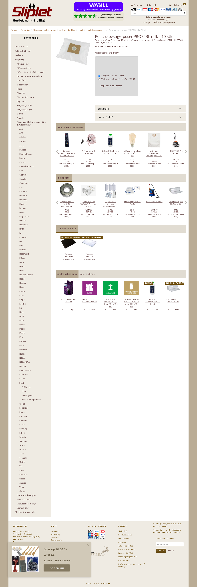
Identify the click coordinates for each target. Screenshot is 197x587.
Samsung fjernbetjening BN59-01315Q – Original (66, 153)
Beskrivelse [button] (103, 108)
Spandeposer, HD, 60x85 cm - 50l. (176, 202)
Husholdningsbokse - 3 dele (132, 202)
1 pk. (112, 75)
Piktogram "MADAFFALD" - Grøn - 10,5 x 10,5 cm (110, 302)
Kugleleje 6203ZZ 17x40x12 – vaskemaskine (67, 203)
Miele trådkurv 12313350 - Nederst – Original (88, 203)
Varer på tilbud (87, 273)
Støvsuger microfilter (89, 255)
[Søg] (184, 13)
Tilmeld (160, 551)
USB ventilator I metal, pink (88, 152)
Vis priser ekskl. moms (111, 85)
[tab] (140, 108)
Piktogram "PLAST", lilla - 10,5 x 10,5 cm (89, 300)
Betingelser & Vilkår (21, 531)
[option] (67, 153)
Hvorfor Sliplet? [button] (105, 117)
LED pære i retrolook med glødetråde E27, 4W (132, 153)
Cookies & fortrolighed (22, 534)
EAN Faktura (18, 539)
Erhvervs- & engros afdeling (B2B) (26, 536)
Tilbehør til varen (66, 228)
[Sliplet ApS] (32, 11)
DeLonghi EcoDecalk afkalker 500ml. (110, 152)
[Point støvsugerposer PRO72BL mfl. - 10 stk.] (73, 51)
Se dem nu (57, 568)
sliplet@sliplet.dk (130, 557)
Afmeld (171, 551)
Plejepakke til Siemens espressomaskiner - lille (110, 205)
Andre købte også (67, 273)
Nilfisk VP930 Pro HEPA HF (176, 152)
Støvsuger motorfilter (68, 255)
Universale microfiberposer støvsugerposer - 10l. (154, 153)
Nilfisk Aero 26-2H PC (154, 201)
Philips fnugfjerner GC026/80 (68, 300)
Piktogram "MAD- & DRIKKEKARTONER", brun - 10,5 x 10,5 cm (131, 302)
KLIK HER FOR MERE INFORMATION (111, 46)
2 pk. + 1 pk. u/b (118, 79)
